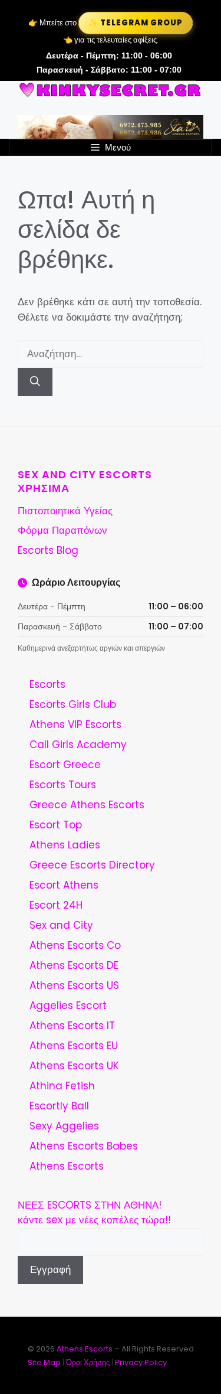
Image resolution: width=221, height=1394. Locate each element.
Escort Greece (65, 765)
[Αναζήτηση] (35, 382)
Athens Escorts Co (75, 945)
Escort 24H (56, 905)
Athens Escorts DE (73, 965)
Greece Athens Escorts (86, 805)
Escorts (47, 684)
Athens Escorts (66, 1166)
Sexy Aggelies (64, 1126)
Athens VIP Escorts (75, 724)
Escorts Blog (48, 550)
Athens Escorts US (74, 985)
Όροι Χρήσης (88, 1362)
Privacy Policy (141, 1362)
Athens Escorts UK (74, 1066)
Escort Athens (63, 885)
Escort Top (55, 825)
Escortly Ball (59, 1106)
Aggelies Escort (68, 1005)
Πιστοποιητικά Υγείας (65, 511)
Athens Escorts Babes (83, 1146)
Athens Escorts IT (72, 1025)
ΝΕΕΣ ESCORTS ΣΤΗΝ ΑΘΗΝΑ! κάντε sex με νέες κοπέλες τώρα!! (94, 1212)
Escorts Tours (62, 785)
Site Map (44, 1362)
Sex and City (61, 925)
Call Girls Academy (78, 744)
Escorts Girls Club (72, 704)
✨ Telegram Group (135, 22)
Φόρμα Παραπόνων (62, 530)
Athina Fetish (62, 1086)
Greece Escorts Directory (92, 865)
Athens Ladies (64, 845)
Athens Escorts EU (73, 1046)
